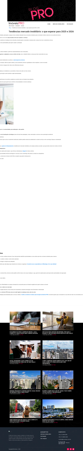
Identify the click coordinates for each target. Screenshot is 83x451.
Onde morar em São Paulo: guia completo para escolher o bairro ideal (23, 420)
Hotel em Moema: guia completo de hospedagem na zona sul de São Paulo (22, 361)
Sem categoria (43, 438)
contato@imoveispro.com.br (65, 439)
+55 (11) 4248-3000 (63, 434)
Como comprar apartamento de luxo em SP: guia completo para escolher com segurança (57, 362)
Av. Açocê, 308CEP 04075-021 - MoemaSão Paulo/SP (64, 442)
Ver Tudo (21, 334)
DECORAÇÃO (70, 24)
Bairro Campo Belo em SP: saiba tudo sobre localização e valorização (57, 391)
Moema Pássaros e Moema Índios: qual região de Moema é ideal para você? (25, 391)
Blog (10, 27)
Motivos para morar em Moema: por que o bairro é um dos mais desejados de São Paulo (57, 332)
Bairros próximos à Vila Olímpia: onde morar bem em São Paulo (57, 420)
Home (48, 24)
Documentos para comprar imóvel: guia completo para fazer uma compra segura (24, 332)
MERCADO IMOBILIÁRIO (58, 24)
